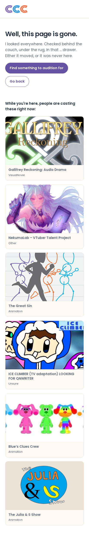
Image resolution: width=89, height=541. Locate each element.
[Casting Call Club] (44, 9)
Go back (17, 81)
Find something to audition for (37, 67)
